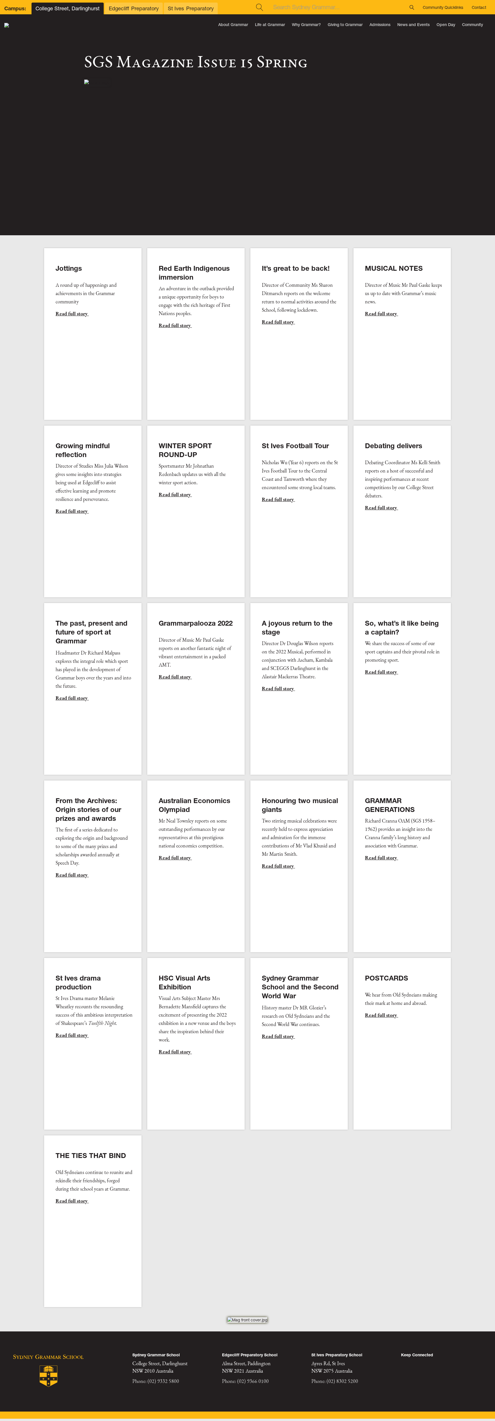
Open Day (446, 24)
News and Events (413, 24)
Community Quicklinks (443, 7)
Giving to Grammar (345, 24)
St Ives (191, 8)
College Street (68, 8)
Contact (479, 7)
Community (472, 24)
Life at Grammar (270, 24)
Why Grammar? (306, 24)
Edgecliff (134, 8)
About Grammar (233, 24)
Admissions (380, 24)
